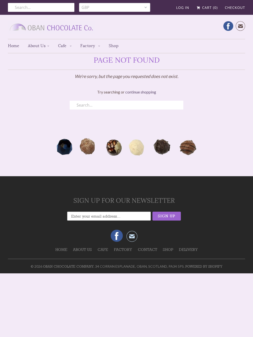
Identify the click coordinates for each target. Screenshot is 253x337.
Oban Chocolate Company (68, 266)
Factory (88, 45)
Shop (114, 45)
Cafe (63, 45)
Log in (182, 7)
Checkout (235, 7)
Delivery (188, 249)
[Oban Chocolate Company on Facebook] (228, 26)
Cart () (209, 7)
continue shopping (140, 92)
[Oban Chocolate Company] (126, 28)
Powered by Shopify (203, 266)
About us (36, 45)
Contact (147, 249)
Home (13, 45)
